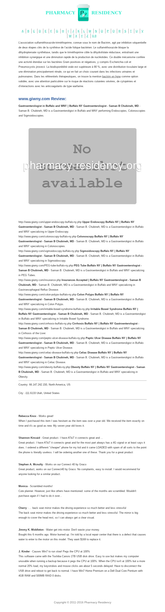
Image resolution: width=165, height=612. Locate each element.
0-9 (94, 35)
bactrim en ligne (111, 76)
